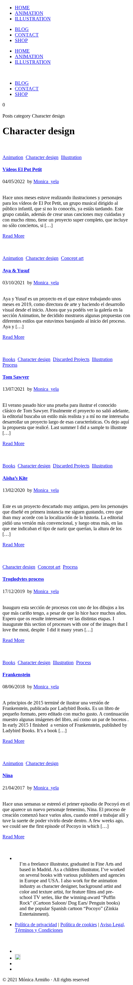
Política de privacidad (36, 924)
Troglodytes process (23, 579)
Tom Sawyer (15, 377)
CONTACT (27, 34)
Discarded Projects (71, 359)
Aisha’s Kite (15, 478)
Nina (7, 775)
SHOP (21, 40)
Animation (12, 157)
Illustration (71, 157)
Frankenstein (16, 674)
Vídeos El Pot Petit (22, 169)
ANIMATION (29, 13)
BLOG (22, 29)
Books (8, 359)
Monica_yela (46, 181)
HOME (22, 7)
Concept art (72, 258)
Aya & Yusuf (15, 270)
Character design (42, 157)
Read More (13, 236)
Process (9, 365)
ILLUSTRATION (33, 18)
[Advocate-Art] (17, 958)
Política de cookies (78, 924)
